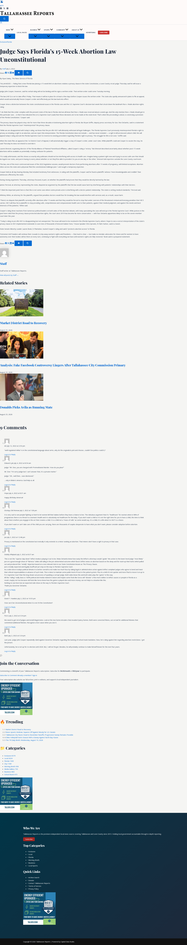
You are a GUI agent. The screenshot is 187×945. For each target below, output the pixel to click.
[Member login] (1, 23)
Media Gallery (11, 769)
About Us (75, 30)
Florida (9, 42)
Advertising (90, 32)
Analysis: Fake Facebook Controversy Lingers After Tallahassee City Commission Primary (63, 365)
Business (33, 30)
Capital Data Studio (67, 942)
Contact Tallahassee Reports (39, 883)
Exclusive (3, 42)
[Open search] (4, 19)
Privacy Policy (33, 889)
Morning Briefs (11, 766)
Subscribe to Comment (8, 675)
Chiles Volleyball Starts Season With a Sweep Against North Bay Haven (32, 737)
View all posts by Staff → (9, 275)
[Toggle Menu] (9, 36)
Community (60, 30)
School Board (10, 774)
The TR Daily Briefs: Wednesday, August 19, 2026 (24, 740)
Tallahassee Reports (43, 942)
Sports (47, 30)
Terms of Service (34, 886)
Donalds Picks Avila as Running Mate (26, 407)
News (8, 30)
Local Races (22, 32)
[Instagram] (7, 9)
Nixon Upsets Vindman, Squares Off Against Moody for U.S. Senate (30, 732)
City (7, 764)
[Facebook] (1, 9)
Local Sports (33, 866)
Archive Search (33, 877)
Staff (4, 69)
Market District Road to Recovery (23, 323)
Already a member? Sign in (27, 675)
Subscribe (104, 32)
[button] (12, 29)
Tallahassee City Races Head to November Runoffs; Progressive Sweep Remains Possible (39, 735)
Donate (31, 880)
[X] (4, 9)
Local (8, 758)
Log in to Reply (9, 454)
